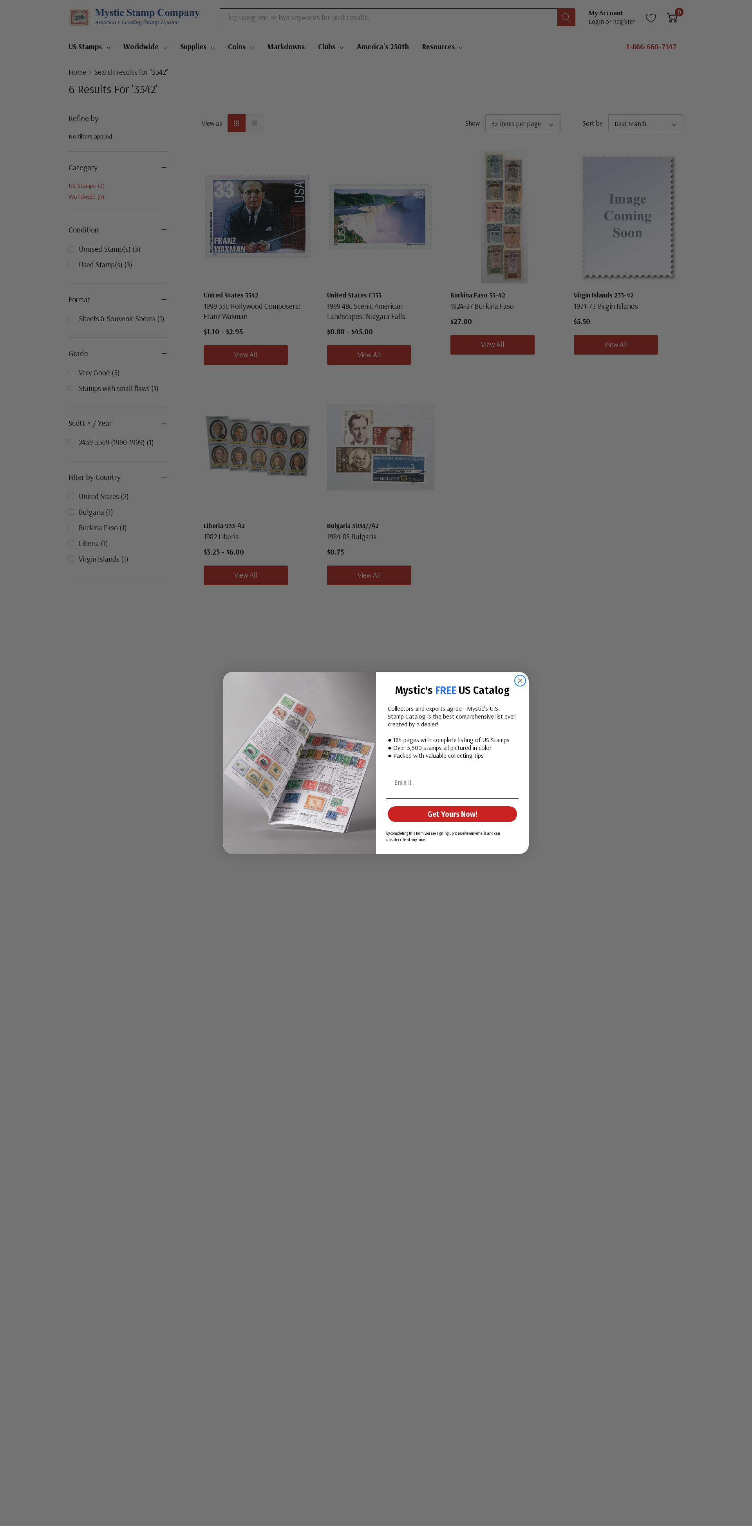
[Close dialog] (520, 680)
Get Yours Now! (452, 814)
